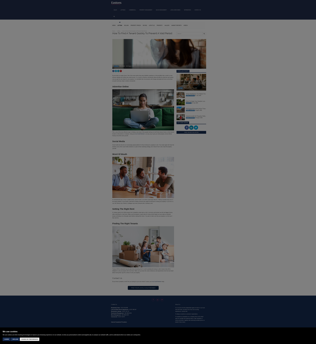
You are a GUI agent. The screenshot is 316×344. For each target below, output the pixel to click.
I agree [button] (6, 339)
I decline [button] (15, 339)
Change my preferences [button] (29, 339)
